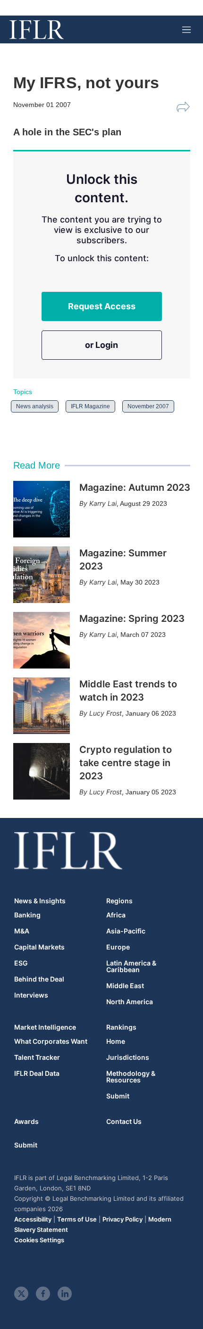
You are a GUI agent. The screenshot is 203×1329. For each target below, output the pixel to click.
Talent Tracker (37, 1057)
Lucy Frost (105, 713)
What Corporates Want (50, 1041)
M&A (21, 931)
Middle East (125, 985)
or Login (101, 345)
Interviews (31, 995)
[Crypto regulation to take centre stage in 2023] (41, 771)
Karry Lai (103, 503)
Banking (27, 915)
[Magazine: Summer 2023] (41, 574)
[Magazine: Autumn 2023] (41, 509)
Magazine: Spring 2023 (132, 618)
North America (129, 1002)
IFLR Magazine (90, 406)
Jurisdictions (127, 1057)
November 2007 (148, 406)
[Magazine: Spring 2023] (41, 640)
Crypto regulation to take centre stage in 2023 (125, 763)
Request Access (101, 306)
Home (115, 1041)
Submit (117, 1096)
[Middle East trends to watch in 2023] (41, 705)
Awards (26, 1121)
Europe (118, 947)
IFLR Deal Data (36, 1073)
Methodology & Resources (130, 1076)
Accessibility (32, 1219)
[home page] (36, 29)
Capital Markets (39, 947)
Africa (116, 915)
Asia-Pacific (125, 931)
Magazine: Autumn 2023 (134, 487)
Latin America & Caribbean (131, 966)
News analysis (34, 406)
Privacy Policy (122, 1219)
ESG (21, 963)
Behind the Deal (39, 979)
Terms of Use (77, 1219)
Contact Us (124, 1121)
